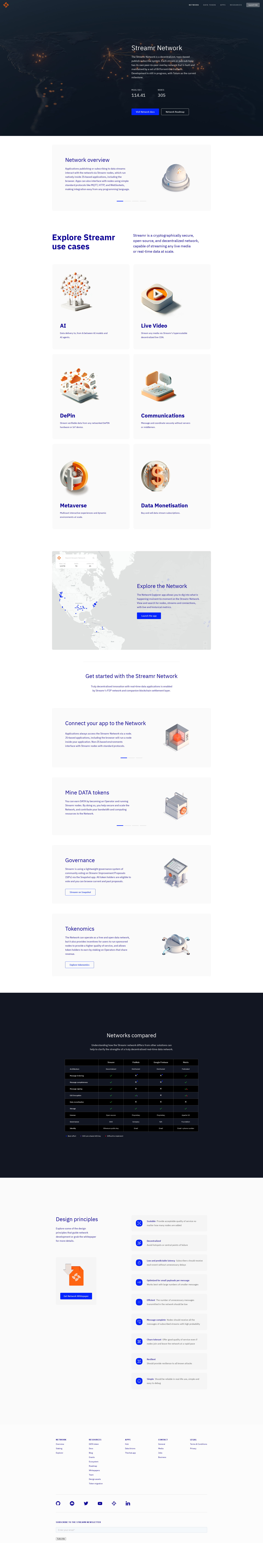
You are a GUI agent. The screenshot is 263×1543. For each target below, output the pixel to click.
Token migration (96, 1483)
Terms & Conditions (198, 1444)
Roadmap (93, 1466)
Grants (92, 1457)
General (161, 1444)
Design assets (95, 1479)
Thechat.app (130, 1453)
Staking (59, 1448)
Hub (127, 1444)
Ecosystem (93, 1461)
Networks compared (131, 1035)
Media (160, 1448)
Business (162, 1457)
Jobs (160, 1453)
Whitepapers (94, 1470)
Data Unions (130, 1448)
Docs (91, 1448)
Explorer (59, 1453)
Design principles (77, 1219)
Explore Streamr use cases (83, 242)
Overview (60, 1444)
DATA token (209, 5)
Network (194, 5)
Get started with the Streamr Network (131, 675)
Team (91, 1475)
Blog (91, 1453)
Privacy (193, 1448)
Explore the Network (162, 585)
